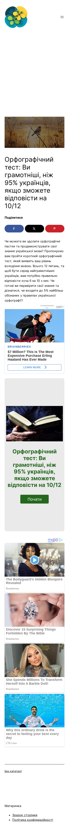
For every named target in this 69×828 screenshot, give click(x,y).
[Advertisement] (34, 82)
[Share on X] (34, 228)
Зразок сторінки (24, 815)
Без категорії (13, 771)
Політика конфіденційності (32, 820)
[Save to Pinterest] (54, 228)
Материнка (13, 806)
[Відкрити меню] (62, 17)
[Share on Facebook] (14, 228)
